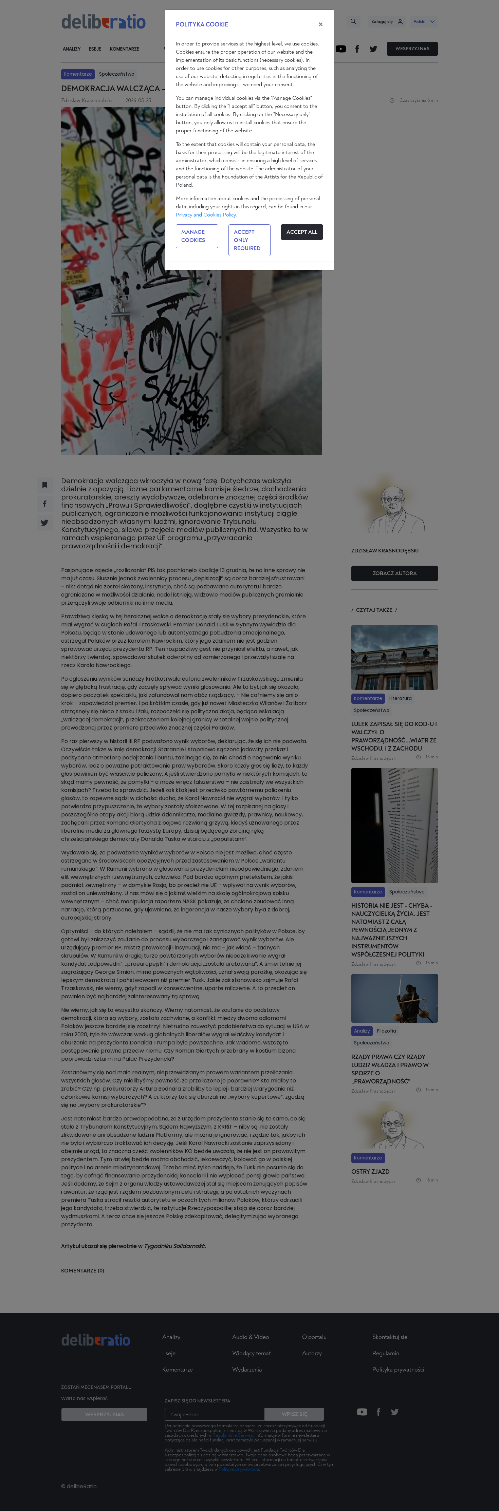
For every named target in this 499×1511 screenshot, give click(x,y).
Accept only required (247, 240)
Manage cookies (193, 236)
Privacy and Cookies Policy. (206, 214)
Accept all (302, 232)
